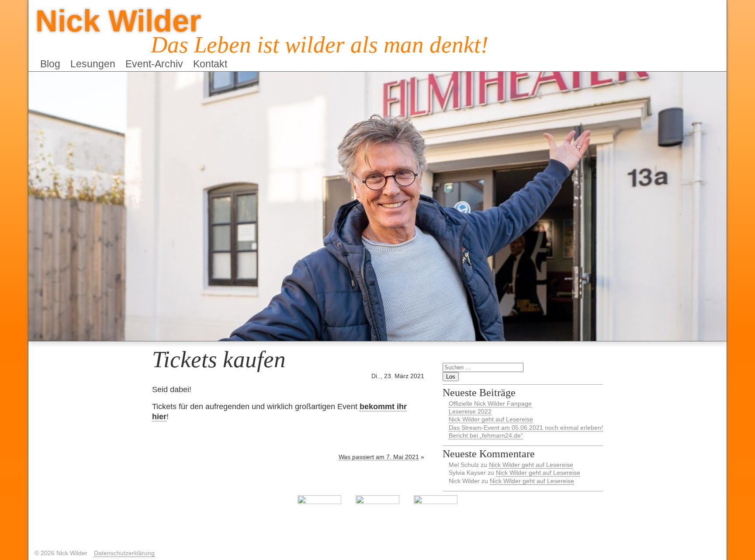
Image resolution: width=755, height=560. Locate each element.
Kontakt (210, 64)
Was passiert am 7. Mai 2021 (379, 457)
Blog (50, 64)
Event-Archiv (154, 64)
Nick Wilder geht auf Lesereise (491, 419)
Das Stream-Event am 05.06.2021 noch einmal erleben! (526, 427)
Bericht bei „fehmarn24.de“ (486, 435)
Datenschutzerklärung (124, 553)
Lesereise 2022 (470, 411)
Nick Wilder (118, 20)
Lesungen (92, 64)
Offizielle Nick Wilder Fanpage (490, 403)
